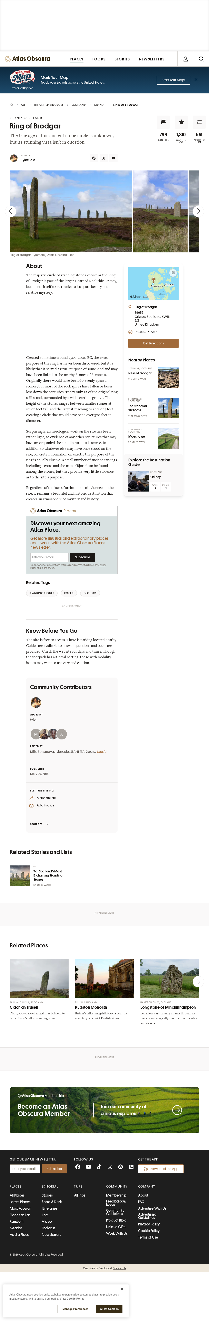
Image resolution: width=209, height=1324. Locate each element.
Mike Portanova (42, 751)
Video (47, 1221)
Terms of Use (47, 568)
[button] (163, 122)
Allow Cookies (109, 1308)
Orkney (155, 477)
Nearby (16, 1228)
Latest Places (20, 1202)
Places (16, 1186)
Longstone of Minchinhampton (168, 1007)
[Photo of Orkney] (138, 481)
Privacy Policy (149, 1224)
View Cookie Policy (72, 1298)
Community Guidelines (115, 1212)
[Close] (122, 1288)
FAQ (141, 1202)
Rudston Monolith (91, 1007)
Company (146, 1186)
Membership (116, 1195)
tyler (33, 719)
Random (17, 1221)
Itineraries (49, 1208)
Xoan (90, 751)
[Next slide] (198, 211)
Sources (36, 824)
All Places (17, 1195)
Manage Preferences (75, 1308)
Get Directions (153, 343)
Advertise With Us (152, 1208)
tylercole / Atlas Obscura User (53, 254)
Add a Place (19, 1234)
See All (102, 751)
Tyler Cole (28, 160)
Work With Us (117, 1233)
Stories (47, 1195)
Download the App (164, 1169)
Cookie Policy (149, 1230)
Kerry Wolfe (44, 885)
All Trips (80, 1195)
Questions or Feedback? (104, 1268)
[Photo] (168, 377)
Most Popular (20, 1208)
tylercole (62, 751)
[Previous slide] (10, 211)
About (143, 1195)
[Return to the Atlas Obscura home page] (28, 59)
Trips (78, 1186)
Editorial (50, 1186)
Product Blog (116, 1220)
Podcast (48, 1228)
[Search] (201, 59)
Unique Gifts (115, 1227)
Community (117, 1186)
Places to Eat (20, 1215)
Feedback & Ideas (116, 1203)
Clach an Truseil (24, 1007)
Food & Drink (52, 1202)
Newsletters (51, 1234)
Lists (45, 1215)
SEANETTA (77, 751)
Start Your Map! (173, 80)
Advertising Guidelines (147, 1216)
